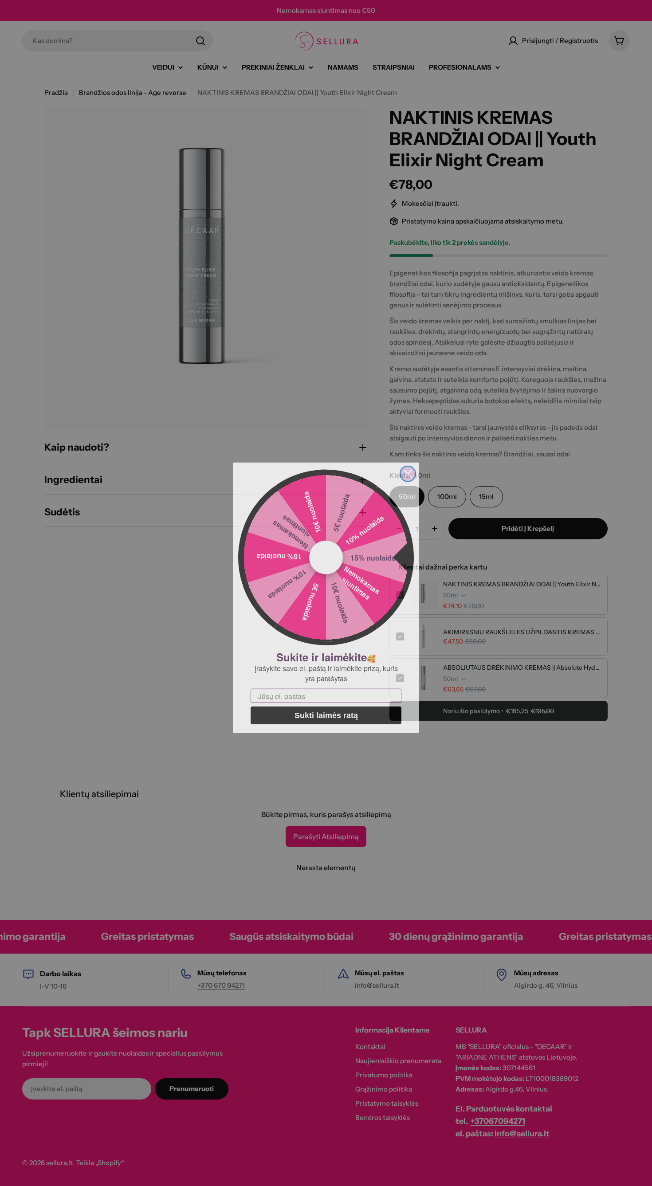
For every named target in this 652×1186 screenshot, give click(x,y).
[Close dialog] (408, 469)
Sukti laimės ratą (326, 710)
